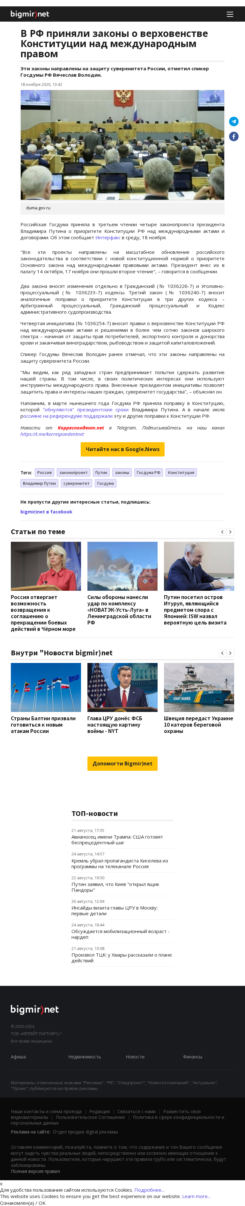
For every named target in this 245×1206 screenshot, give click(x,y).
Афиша (18, 1057)
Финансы (192, 1057)
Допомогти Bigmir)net (122, 763)
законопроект (73, 472)
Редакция (99, 1111)
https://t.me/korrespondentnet (52, 434)
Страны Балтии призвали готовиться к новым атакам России (43, 725)
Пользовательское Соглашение (90, 1117)
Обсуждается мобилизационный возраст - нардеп (120, 934)
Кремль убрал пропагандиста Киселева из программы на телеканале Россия (119, 863)
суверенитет (76, 483)
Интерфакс (108, 237)
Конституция (181, 472)
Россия (44, 472)
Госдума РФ (148, 472)
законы (122, 472)
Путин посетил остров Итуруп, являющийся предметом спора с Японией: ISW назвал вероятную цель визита (195, 609)
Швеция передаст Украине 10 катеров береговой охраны (198, 725)
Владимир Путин (39, 483)
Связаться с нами (136, 1111)
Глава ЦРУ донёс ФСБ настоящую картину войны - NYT (114, 725)
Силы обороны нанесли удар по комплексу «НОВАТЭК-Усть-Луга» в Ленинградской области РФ (119, 609)
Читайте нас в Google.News (123, 449)
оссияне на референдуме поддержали (68, 416)
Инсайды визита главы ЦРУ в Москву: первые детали (114, 910)
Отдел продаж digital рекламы (85, 1132)
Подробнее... (149, 1190)
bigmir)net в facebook (46, 512)
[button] (222, 532)
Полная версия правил (35, 1171)
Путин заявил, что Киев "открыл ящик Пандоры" (115, 887)
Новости (135, 1057)
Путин (101, 472)
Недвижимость (84, 1057)
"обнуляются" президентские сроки (86, 409)
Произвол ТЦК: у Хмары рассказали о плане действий (121, 958)
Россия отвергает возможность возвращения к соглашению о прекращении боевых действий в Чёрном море (43, 612)
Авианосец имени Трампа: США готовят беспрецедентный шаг (117, 839)
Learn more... (196, 1196)
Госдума (105, 483)
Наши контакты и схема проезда (46, 1111)
